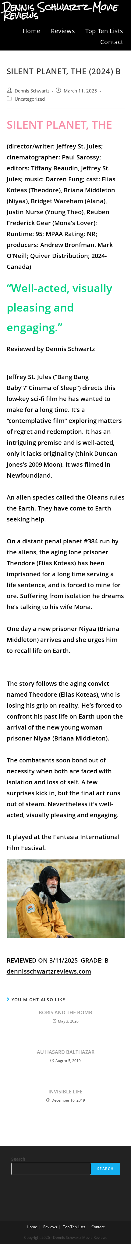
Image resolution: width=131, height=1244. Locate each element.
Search (18, 1159)
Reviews (63, 31)
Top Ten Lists (104, 31)
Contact (111, 42)
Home (32, 31)
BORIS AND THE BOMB (65, 1012)
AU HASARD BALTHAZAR (65, 1052)
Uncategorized (30, 99)
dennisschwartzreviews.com (49, 971)
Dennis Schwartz (32, 91)
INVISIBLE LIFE (65, 1091)
